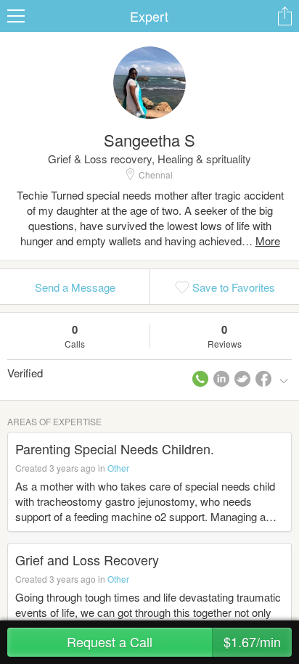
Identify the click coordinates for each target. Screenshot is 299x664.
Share (284, 16)
